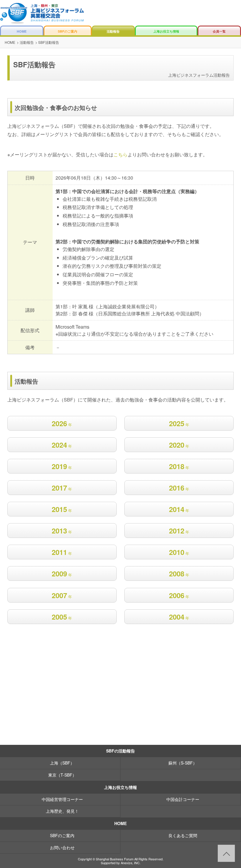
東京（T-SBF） (62, 775)
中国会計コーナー (182, 799)
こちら (120, 154)
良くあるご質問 (182, 835)
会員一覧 (219, 31)
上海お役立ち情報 (166, 31)
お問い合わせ (62, 847)
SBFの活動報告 (120, 751)
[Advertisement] (120, 699)
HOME (21, 31)
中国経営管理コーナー (62, 799)
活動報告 (113, 31)
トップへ (226, 853)
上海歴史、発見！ (62, 811)
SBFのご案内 (67, 31)
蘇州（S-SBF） (182, 763)
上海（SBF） (62, 763)
